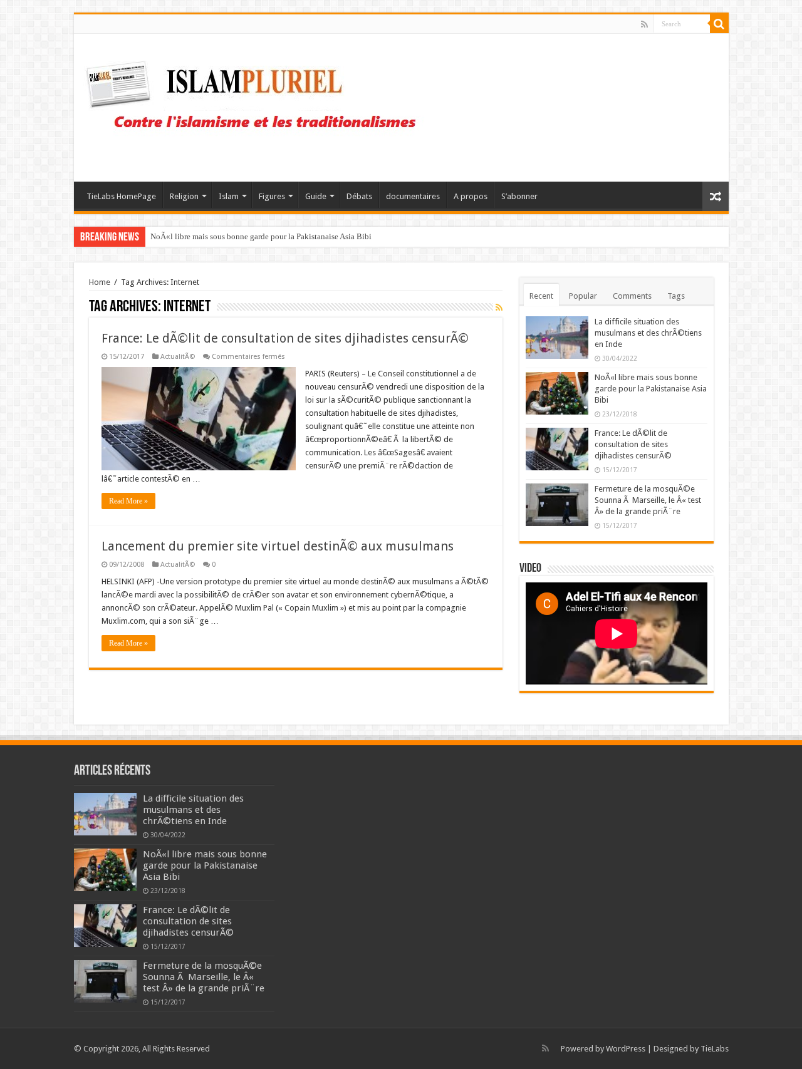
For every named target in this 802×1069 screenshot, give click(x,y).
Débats (359, 196)
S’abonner (519, 196)
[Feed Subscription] (499, 307)
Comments (632, 296)
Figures (272, 196)
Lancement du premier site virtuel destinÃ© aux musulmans (278, 546)
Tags (676, 296)
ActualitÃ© (177, 357)
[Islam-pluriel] (256, 105)
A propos (470, 196)
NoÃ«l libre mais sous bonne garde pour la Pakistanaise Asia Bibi (261, 236)
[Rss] (644, 24)
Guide (315, 196)
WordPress (625, 1048)
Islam (229, 196)
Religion (184, 196)
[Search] (719, 23)
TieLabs (714, 1048)
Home (99, 282)
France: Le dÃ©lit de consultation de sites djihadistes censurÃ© (285, 338)
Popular (583, 296)
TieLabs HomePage (121, 196)
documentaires (413, 196)
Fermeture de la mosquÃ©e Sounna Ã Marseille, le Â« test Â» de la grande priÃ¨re (648, 500)
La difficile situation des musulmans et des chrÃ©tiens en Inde (648, 333)
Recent (541, 296)
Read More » (128, 501)
